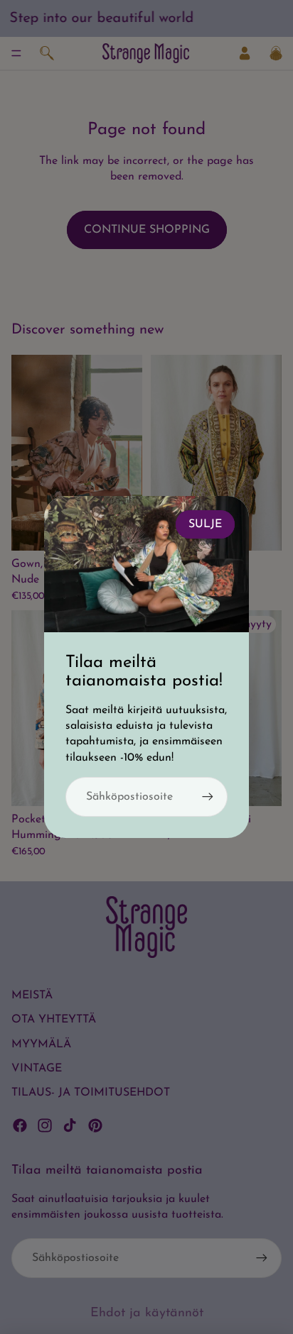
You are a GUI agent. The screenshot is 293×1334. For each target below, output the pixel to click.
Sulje (205, 524)
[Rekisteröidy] (207, 796)
